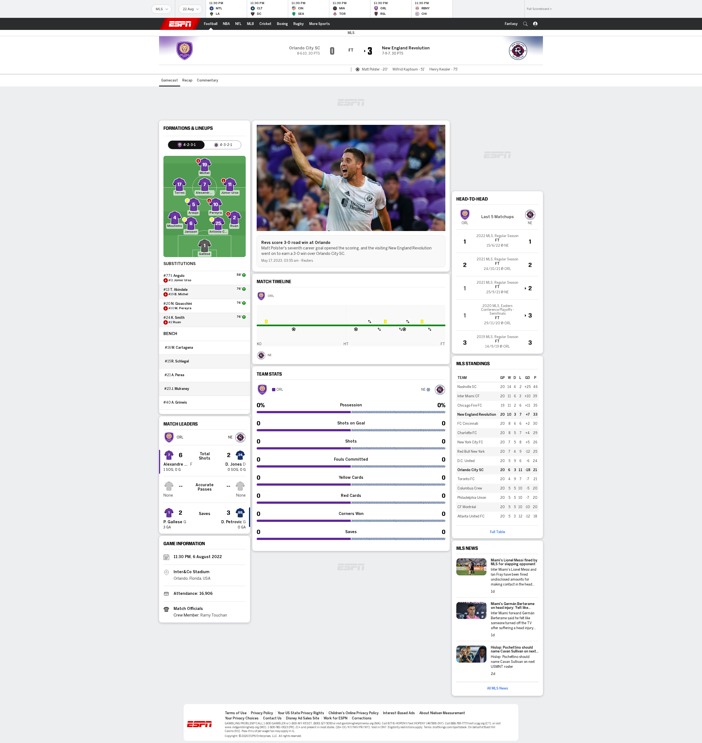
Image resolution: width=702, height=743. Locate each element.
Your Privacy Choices (242, 718)
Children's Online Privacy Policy (354, 713)
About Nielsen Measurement (442, 713)
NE (270, 355)
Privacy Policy (262, 713)
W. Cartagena (182, 348)
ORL (271, 296)
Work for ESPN (335, 718)
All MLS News (497, 688)
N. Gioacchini (181, 304)
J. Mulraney (180, 389)
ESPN (180, 24)
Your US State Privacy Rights (301, 713)
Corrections (362, 718)
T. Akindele (179, 290)
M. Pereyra (183, 308)
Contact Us (272, 718)
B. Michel (181, 294)
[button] (525, 24)
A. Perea (177, 375)
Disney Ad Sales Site (302, 718)
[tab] (186, 145)
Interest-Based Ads (399, 713)
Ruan (177, 322)
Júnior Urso (182, 280)
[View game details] (497, 241)
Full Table (497, 532)
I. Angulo (178, 276)
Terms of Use (236, 713)
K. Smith (178, 318)
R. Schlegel (180, 361)
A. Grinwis (179, 402)
